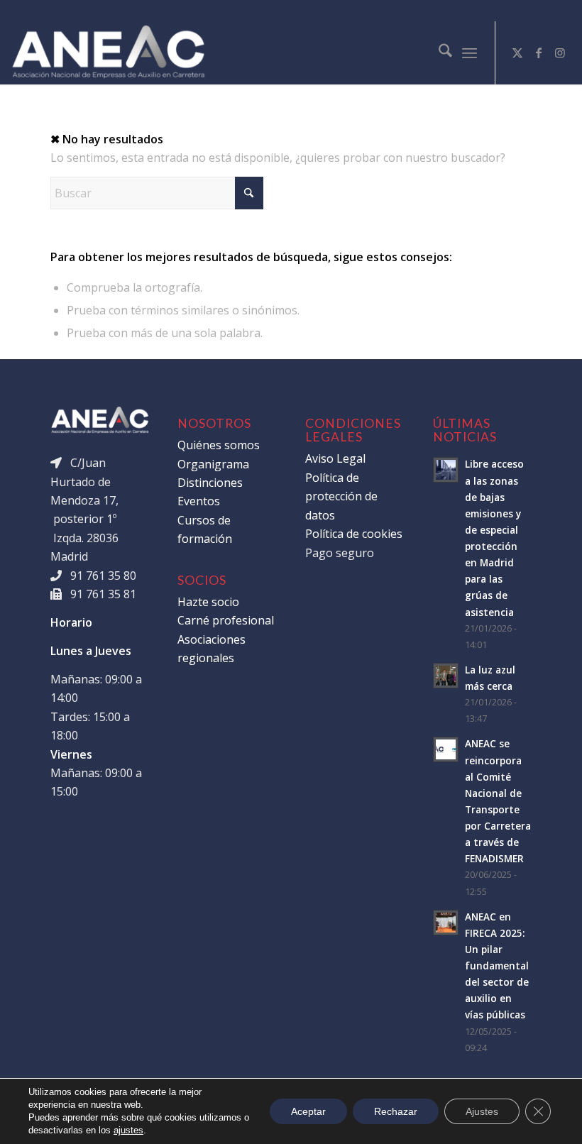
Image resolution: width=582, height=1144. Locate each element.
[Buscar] (438, 52)
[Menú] (469, 52)
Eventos (198, 501)
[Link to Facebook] (538, 52)
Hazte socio (208, 602)
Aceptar (308, 1111)
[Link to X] (517, 52)
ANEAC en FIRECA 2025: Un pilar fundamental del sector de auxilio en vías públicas (497, 966)
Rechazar (395, 1111)
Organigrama (213, 464)
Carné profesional (225, 620)
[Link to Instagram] (560, 52)
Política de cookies (353, 533)
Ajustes (482, 1111)
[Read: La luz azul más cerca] (446, 675)
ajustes (128, 1130)
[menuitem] (438, 52)
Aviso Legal (335, 458)
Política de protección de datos (341, 496)
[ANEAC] (108, 52)
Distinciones (210, 482)
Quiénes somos (218, 445)
